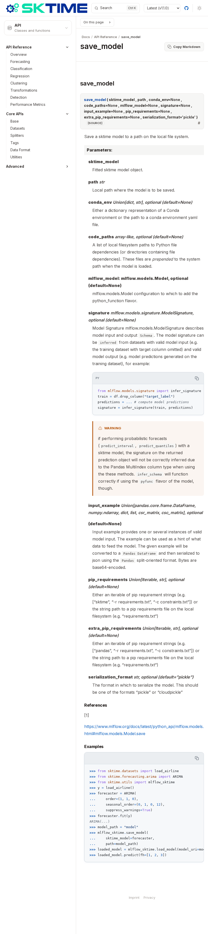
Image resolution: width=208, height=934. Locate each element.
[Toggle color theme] (199, 8)
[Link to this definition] (199, 123)
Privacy (149, 897)
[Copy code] (197, 378)
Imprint (134, 897)
